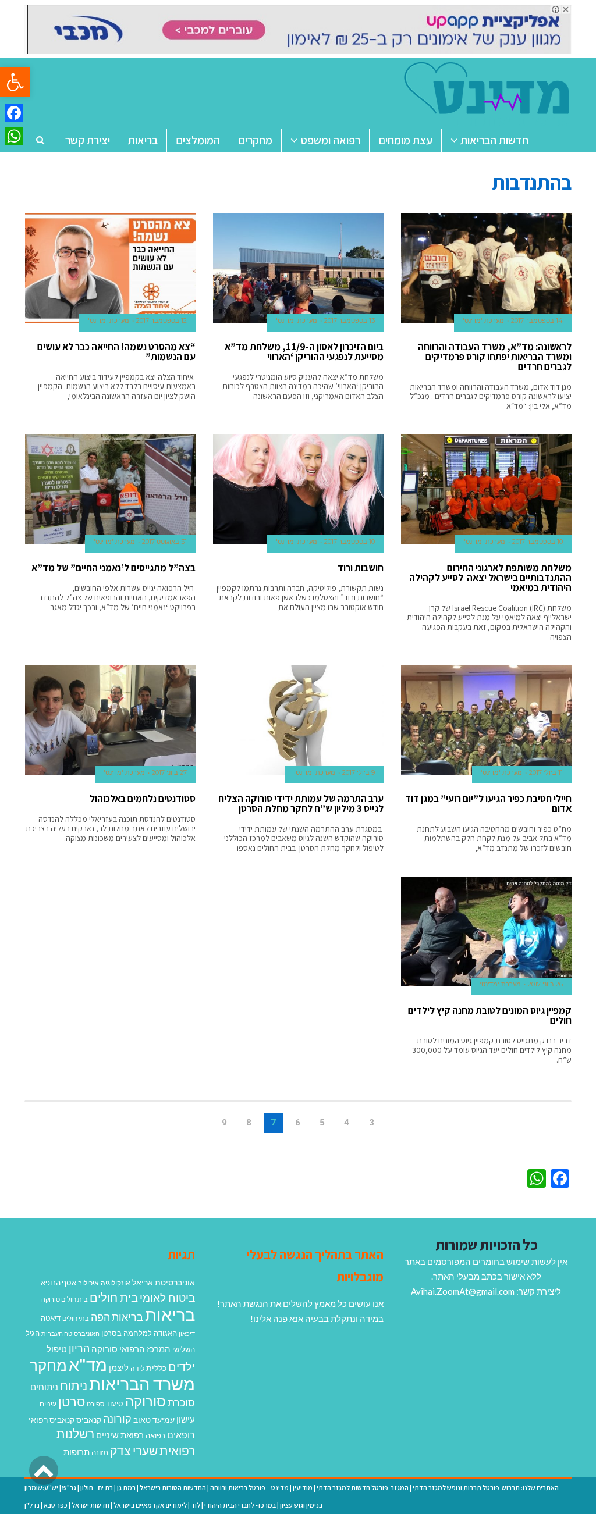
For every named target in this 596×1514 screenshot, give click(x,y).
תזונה (99, 1452)
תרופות (76, 1452)
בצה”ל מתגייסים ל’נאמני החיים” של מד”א (113, 567)
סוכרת (181, 1403)
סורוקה (145, 1401)
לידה (137, 1368)
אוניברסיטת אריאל (163, 1282)
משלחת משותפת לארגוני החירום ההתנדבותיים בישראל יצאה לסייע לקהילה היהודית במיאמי (490, 577)
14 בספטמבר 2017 (537, 320)
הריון (79, 1348)
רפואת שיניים (120, 1435)
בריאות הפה (117, 1317)
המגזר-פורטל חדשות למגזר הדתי (363, 1487)
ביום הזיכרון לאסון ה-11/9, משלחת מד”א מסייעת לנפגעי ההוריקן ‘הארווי (304, 351)
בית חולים (114, 1297)
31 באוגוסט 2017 (164, 541)
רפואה (155, 1435)
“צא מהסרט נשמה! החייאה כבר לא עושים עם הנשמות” (116, 351)
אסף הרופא (58, 1282)
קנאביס (88, 1419)
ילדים (181, 1366)
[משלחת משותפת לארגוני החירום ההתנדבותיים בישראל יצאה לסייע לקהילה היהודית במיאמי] (486, 489)
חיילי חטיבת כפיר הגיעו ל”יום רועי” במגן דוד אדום (488, 803)
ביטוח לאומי (167, 1297)
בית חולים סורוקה (64, 1299)
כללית (156, 1368)
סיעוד (114, 1403)
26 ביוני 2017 (545, 984)
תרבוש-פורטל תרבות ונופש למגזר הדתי (466, 1487)
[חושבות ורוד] (298, 489)
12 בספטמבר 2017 (161, 320)
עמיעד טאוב (154, 1419)
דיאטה (51, 1318)
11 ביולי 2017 (546, 772)
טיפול (57, 1349)
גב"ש (69, 1487)
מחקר (48, 1365)
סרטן (71, 1401)
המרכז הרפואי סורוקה (131, 1349)
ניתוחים (44, 1386)
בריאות (170, 1314)
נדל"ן (32, 1505)
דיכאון (187, 1333)
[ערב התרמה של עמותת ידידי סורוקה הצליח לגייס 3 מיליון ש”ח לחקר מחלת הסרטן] (298, 720)
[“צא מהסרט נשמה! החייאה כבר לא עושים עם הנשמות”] (110, 268)
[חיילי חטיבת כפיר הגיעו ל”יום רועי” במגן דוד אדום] (486, 720)
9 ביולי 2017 (358, 772)
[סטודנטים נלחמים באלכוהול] (110, 720)
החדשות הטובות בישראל (173, 1487)
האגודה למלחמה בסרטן (139, 1333)
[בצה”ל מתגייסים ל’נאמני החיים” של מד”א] (110, 489)
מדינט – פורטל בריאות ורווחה (249, 1487)
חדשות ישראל (90, 1505)
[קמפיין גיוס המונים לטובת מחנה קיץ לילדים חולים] (486, 931)
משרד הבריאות (142, 1383)
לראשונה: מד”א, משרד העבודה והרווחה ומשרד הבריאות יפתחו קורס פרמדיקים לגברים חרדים (495, 356)
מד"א (88, 1364)
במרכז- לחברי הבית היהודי (240, 1505)
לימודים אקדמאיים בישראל (150, 1505)
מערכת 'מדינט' (483, 320)
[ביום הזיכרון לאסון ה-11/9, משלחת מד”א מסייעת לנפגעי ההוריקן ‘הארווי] (298, 268)
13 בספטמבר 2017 (349, 320)
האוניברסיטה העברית (70, 1333)
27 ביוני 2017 (169, 772)
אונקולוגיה (115, 1283)
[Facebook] (14, 112)
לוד (195, 1505)
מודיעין (303, 1487)
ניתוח (73, 1385)
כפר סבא (56, 1505)
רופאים (181, 1434)
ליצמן (119, 1367)
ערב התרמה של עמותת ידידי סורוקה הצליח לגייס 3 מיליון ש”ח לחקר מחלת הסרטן (301, 803)
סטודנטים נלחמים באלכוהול (143, 798)
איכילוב (88, 1283)
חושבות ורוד (361, 567)
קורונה (117, 1418)
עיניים (48, 1404)
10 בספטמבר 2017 (537, 541)
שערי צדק (134, 1451)
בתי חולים (75, 1318)
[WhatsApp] (14, 136)
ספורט (95, 1404)
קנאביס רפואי (51, 1419)
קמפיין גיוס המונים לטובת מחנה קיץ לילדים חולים (490, 1015)
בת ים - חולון (96, 1487)
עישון (185, 1419)
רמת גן (126, 1487)
